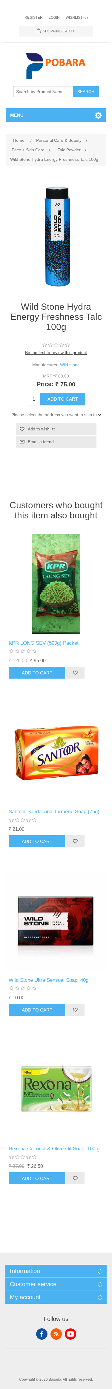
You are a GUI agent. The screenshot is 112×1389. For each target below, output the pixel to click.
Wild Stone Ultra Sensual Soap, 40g (48, 980)
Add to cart (62, 399)
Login (54, 17)
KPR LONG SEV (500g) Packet (44, 643)
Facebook (41, 1334)
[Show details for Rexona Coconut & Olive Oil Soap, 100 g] (56, 1089)
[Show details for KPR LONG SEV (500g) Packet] (56, 584)
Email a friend (41, 441)
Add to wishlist (41, 429)
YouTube (70, 1334)
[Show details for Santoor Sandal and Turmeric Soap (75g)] (56, 752)
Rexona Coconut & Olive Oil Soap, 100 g (54, 1149)
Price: (45, 384)
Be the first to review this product (56, 352)
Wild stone (70, 364)
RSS (56, 1334)
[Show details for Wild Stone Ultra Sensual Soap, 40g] (56, 921)
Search (85, 91)
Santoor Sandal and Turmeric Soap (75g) (54, 811)
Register (33, 17)
